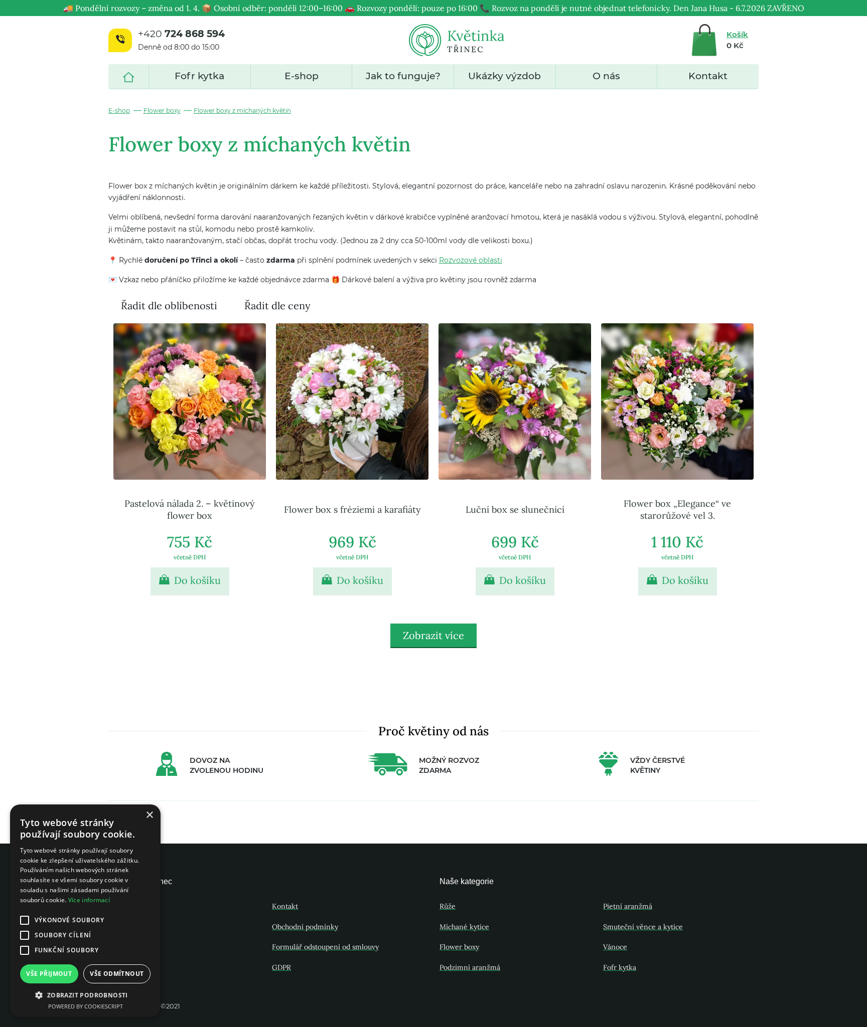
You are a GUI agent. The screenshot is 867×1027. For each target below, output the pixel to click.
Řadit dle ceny (277, 305)
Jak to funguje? (403, 76)
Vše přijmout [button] (49, 973)
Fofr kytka (199, 76)
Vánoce (615, 946)
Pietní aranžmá (627, 906)
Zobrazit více (433, 635)
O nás (606, 76)
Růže (448, 906)
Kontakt (708, 76)
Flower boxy (162, 110)
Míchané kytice (464, 926)
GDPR (281, 967)
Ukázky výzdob (504, 76)
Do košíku (196, 580)
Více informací (89, 900)
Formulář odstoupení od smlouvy (325, 946)
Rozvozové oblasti (470, 260)
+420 (181, 34)
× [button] (149, 815)
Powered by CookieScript (85, 1006)
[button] (85, 995)
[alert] (85, 910)
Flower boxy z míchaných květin (242, 110)
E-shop (301, 76)
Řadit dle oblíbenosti (169, 305)
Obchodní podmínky (305, 926)
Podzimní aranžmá (470, 967)
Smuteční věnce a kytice (643, 926)
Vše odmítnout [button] (116, 973)
